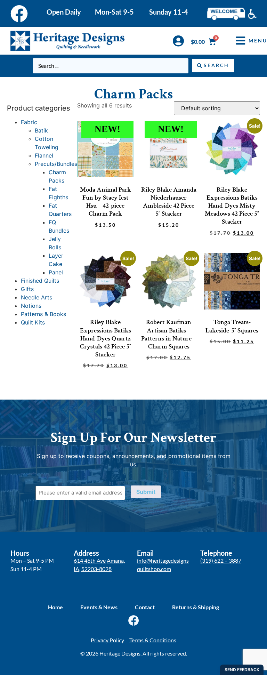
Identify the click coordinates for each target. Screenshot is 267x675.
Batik (41, 130)
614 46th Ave (90, 560)
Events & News (99, 607)
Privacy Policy (107, 640)
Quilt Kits (33, 322)
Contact (145, 607)
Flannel (44, 155)
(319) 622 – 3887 (220, 560)
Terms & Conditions (152, 640)
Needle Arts (36, 297)
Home (55, 607)
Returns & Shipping (195, 607)
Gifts (27, 289)
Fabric (29, 122)
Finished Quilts (40, 280)
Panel (56, 272)
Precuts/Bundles (56, 163)
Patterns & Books (43, 314)
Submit (145, 491)
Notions (31, 305)
